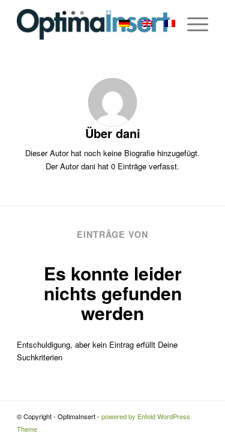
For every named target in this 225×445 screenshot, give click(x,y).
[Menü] (191, 24)
